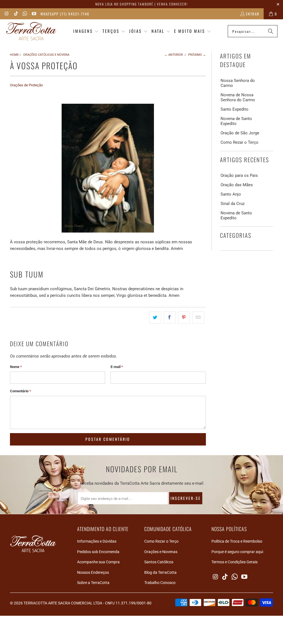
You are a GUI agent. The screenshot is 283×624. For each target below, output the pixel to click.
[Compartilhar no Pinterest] (184, 317)
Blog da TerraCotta (160, 572)
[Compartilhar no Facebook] (169, 317)
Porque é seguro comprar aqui (237, 552)
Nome (16, 367)
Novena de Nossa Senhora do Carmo (238, 97)
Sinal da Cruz (233, 203)
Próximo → (197, 55)
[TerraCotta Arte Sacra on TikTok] (15, 14)
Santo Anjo (231, 194)
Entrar (253, 14)
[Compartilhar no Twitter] (155, 317)
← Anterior (173, 55)
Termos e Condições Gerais (234, 562)
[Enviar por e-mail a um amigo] (198, 317)
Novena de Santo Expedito (236, 121)
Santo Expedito (234, 109)
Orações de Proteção (26, 85)
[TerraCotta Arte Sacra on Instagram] (6, 14)
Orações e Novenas (160, 552)
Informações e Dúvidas (96, 541)
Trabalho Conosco (159, 582)
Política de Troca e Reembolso (236, 541)
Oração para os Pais (239, 175)
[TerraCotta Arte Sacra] (31, 31)
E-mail (117, 367)
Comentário (20, 391)
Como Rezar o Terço (239, 142)
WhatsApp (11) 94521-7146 (65, 14)
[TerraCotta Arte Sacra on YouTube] (33, 14)
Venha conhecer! (172, 4)
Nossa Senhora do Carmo (238, 83)
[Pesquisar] (270, 31)
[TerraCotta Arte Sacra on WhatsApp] (24, 14)
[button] (86, 31)
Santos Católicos (158, 562)
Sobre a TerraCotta (93, 582)
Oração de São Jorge (240, 132)
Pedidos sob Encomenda (98, 552)
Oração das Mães (237, 184)
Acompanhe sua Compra (98, 562)
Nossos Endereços (93, 572)
